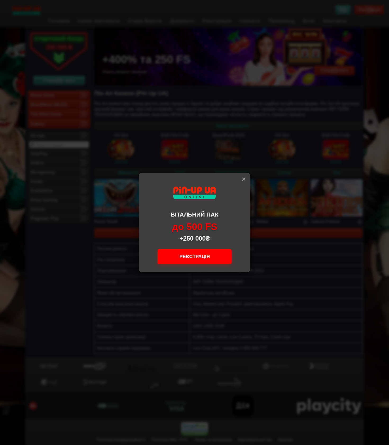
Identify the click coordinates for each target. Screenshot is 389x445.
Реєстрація (194, 256)
